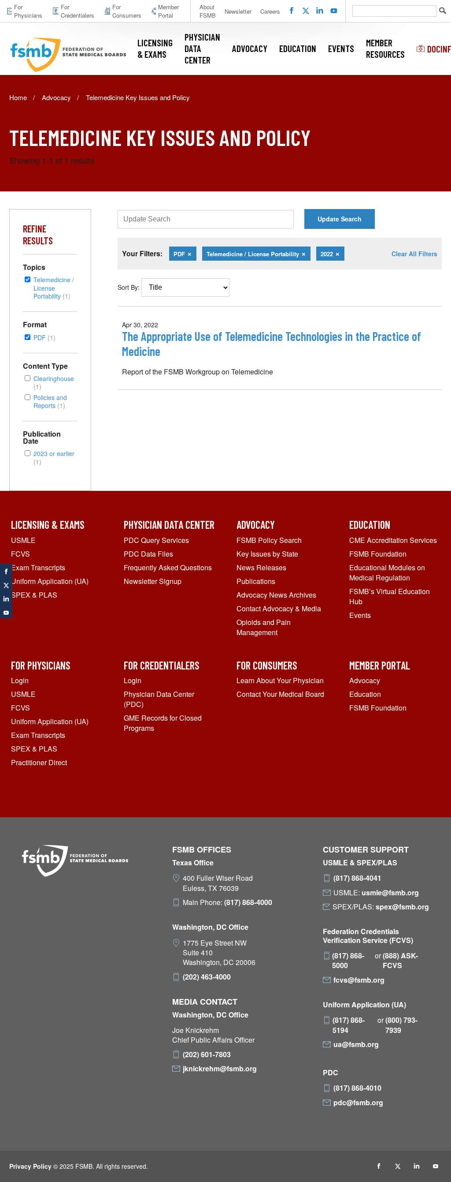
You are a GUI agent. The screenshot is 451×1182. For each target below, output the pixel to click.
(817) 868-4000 (248, 902)
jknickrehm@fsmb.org (220, 1069)
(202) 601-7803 (207, 1054)
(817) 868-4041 (357, 878)
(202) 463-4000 (207, 977)
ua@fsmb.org (356, 1044)
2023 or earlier (53, 457)
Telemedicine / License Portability (53, 287)
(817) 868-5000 (348, 960)
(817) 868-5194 (349, 1025)
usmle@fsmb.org (390, 893)
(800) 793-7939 (401, 1025)
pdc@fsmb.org (358, 1102)
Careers (270, 11)
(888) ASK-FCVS (400, 960)
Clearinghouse (53, 382)
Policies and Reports (50, 401)
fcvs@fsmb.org (358, 980)
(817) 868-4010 (357, 1088)
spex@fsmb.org (402, 907)
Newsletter (238, 11)
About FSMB (208, 11)
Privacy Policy (30, 1166)
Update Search (340, 218)
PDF (44, 337)
